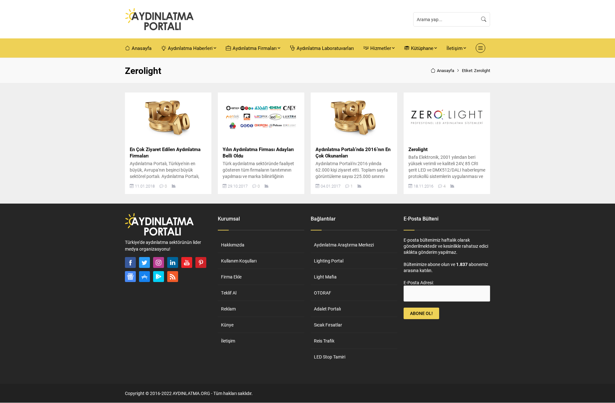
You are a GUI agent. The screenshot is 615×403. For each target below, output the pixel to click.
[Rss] (172, 276)
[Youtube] (186, 262)
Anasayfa (445, 70)
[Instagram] (158, 262)
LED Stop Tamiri (329, 357)
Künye (227, 325)
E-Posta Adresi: (419, 282)
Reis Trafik (324, 341)
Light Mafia (325, 277)
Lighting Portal (328, 261)
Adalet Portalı (327, 309)
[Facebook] (130, 262)
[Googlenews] (130, 276)
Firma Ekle (231, 277)
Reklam (228, 309)
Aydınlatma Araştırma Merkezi (344, 245)
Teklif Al (228, 293)
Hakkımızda (232, 245)
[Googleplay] (158, 276)
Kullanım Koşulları (239, 261)
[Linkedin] (172, 262)
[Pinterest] (200, 262)
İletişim (228, 341)
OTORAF (322, 293)
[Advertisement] (102, 188)
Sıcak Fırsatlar (328, 325)
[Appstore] (144, 276)
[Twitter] (144, 262)
